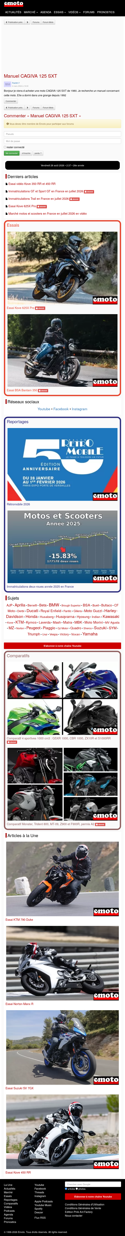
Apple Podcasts (44, 1201)
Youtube (44, 408)
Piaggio (49, 627)
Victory (64, 634)
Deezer (39, 1212)
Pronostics (106, 12)
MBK (78, 622)
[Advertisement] (62, 48)
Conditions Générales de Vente (83, 1208)
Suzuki (100, 627)
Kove (10, 622)
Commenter (11, 101)
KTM (19, 622)
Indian (96, 616)
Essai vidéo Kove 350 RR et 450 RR (32, 183)
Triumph (34, 633)
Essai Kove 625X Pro (22, 206)
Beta (43, 604)
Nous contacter (73, 1215)
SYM (113, 627)
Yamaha (89, 634)
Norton (20, 628)
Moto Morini (93, 622)
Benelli (32, 605)
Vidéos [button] (73, 12)
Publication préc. (15, 22)
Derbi (20, 611)
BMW (54, 605)
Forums (89, 12)
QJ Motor (63, 628)
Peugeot (33, 627)
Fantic (67, 611)
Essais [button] (59, 12)
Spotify (38, 1208)
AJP (9, 605)
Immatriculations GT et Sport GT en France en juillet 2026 (45, 191)
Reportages (17, 421)
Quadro (75, 628)
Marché (8, 1192)
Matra (67, 622)
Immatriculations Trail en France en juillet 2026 (38, 198)
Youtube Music (43, 1205)
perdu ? (38, 153)
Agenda (45, 12)
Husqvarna (65, 616)
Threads (39, 1192)
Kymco (31, 622)
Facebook (61, 408)
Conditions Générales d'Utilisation (84, 1204)
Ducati (32, 610)
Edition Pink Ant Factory (79, 1212)
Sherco (87, 628)
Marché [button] (30, 12)
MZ (11, 627)
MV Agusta (112, 622)
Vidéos (8, 1207)
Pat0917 (16, 83)
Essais (13, 225)
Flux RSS (40, 1218)
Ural (44, 634)
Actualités (13, 12)
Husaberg (47, 616)
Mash (57, 622)
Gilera (78, 611)
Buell (95, 605)
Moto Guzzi (93, 610)
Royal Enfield (51, 610)
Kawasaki (111, 616)
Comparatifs (18, 655)
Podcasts (9, 1211)
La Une (8, 1185)
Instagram (79, 408)
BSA (86, 604)
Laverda (45, 622)
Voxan (75, 634)
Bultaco (106, 605)
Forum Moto (48, 22)
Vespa (53, 634)
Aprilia (20, 605)
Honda (32, 616)
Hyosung (83, 616)
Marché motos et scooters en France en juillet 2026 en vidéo (47, 213)
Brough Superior (71, 605)
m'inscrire (26, 153)
